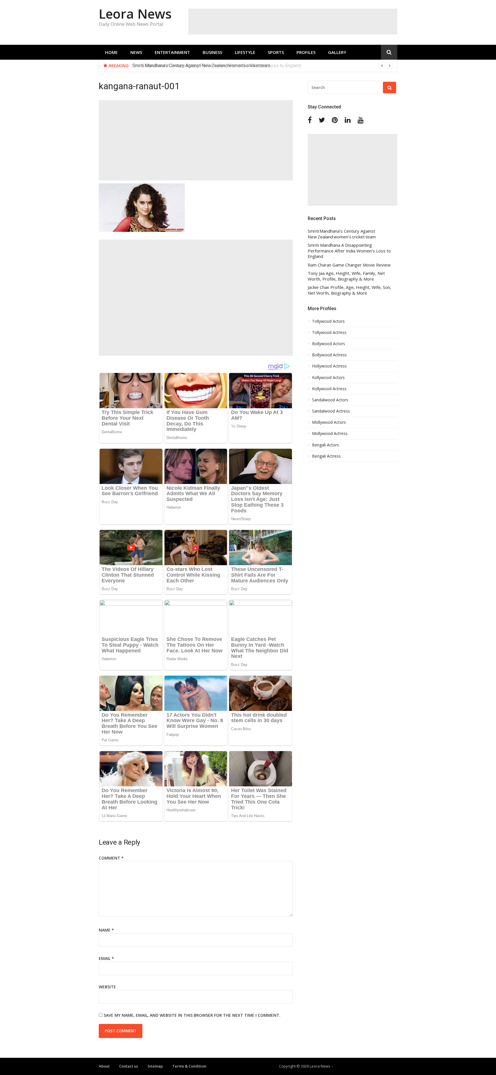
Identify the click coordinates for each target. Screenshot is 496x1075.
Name (106, 930)
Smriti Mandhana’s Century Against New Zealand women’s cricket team (342, 234)
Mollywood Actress (330, 433)
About (104, 1066)
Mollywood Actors (329, 422)
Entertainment (172, 52)
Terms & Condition (189, 1066)
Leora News (135, 13)
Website (107, 987)
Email (106, 958)
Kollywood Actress (329, 388)
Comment (111, 858)
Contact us (128, 1066)
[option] (262, 66)
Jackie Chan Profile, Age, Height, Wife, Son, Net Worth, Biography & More (349, 290)
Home (111, 52)
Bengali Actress (326, 456)
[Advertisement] (292, 21)
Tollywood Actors (328, 321)
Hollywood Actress (329, 366)
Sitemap (155, 1066)
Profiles (306, 52)
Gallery (337, 52)
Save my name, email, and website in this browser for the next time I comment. (192, 1015)
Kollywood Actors (328, 377)
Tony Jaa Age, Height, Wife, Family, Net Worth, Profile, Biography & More (346, 276)
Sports (276, 52)
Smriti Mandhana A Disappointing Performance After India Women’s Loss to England (216, 65)
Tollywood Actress (329, 332)
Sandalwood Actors (330, 400)
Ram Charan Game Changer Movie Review (349, 265)
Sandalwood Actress (331, 411)
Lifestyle (245, 52)
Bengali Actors (325, 445)
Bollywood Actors (328, 343)
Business (212, 52)
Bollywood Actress (329, 354)
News (136, 52)
